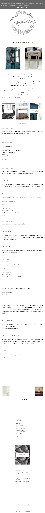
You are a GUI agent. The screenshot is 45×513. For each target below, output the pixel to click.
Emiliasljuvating (6, 127)
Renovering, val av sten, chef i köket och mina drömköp (21, 422)
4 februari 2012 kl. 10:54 (7, 261)
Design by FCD (27, 511)
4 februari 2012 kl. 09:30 (7, 168)
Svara (3, 162)
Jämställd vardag (20, 430)
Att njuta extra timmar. (21, 440)
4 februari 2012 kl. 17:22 (7, 302)
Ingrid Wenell (19, 425)
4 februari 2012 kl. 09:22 (7, 143)
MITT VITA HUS (5, 193)
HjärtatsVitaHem (6, 284)
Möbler (12, 97)
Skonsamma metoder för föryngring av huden (21, 427)
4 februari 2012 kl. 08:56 (7, 128)
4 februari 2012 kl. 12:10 (7, 274)
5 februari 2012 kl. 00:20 (7, 352)
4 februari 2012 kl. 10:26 (7, 221)
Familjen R (5, 167)
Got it (27, 7)
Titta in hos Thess (7, 142)
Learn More (20, 7)
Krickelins (18, 419)
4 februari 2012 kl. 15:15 (7, 285)
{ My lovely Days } (6, 208)
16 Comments (18, 97)
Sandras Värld (6, 259)
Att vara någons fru (21, 438)
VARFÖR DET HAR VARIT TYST (21, 435)
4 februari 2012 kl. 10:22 (7, 195)
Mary (3, 301)
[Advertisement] (23, 379)
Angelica (4, 350)
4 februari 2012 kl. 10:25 (7, 210)
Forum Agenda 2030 (20, 431)
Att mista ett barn (19, 476)
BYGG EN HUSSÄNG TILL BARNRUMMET (22, 473)
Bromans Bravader (7, 320)
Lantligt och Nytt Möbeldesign (10, 335)
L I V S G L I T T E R (21, 511)
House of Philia (20, 434)
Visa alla (28, 441)
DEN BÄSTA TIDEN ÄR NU (22, 482)
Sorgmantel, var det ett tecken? (22, 470)
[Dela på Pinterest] (38, 97)
